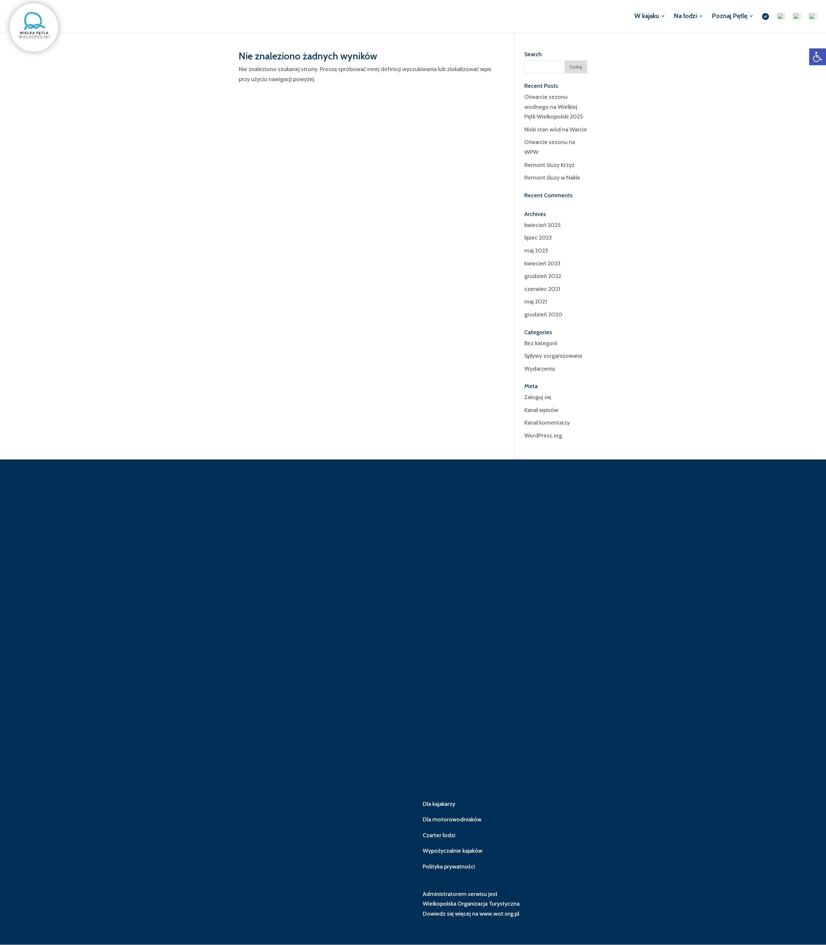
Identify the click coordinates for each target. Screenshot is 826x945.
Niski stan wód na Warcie (555, 129)
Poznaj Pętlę (729, 17)
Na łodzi (685, 17)
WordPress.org (543, 435)
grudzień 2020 (543, 314)
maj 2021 (535, 301)
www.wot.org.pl (499, 913)
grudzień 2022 (542, 276)
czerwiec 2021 (542, 289)
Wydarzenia (539, 368)
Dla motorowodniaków (452, 819)
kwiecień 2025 (542, 225)
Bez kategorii (540, 343)
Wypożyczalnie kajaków (452, 850)
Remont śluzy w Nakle (552, 177)
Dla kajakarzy (439, 803)
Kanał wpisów (541, 410)
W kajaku (646, 17)
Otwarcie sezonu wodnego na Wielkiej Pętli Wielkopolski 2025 (553, 106)
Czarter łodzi (439, 835)
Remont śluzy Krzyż (549, 165)
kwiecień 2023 (542, 263)
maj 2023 (536, 250)
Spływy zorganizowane (553, 355)
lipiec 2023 (538, 237)
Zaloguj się (537, 397)
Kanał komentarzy (547, 422)
